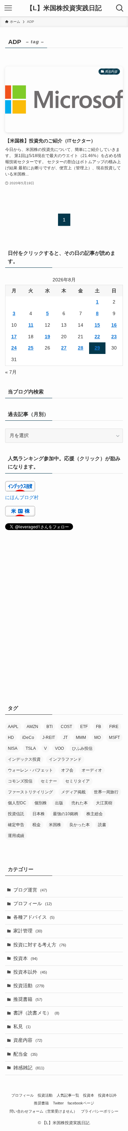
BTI (49, 726)
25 (30, 348)
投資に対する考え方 (39, 944)
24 (14, 348)
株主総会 (94, 813)
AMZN (32, 726)
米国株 (55, 824)
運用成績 (16, 835)
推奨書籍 (27, 999)
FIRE (113, 726)
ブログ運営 (30, 890)
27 (64, 348)
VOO (59, 748)
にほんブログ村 (22, 497)
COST (66, 726)
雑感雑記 (28, 1067)
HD (11, 737)
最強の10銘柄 (65, 813)
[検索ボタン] (120, 8)
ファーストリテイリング (30, 792)
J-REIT (48, 737)
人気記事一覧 (68, 1095)
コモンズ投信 (20, 781)
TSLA (31, 748)
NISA (12, 748)
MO (97, 737)
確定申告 (16, 824)
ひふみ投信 (82, 748)
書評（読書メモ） (36, 1013)
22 (97, 336)
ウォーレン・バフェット (30, 770)
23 (114, 336)
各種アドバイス (34, 917)
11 (30, 325)
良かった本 (79, 824)
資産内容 (27, 1040)
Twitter (58, 1103)
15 (97, 325)
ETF (84, 726)
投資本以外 (30, 972)
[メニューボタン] (8, 8)
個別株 (40, 803)
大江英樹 (104, 803)
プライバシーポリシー (99, 1111)
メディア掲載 (73, 792)
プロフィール (32, 903)
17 (14, 336)
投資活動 (28, 985)
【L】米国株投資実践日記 (64, 8)
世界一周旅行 (106, 792)
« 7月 (11, 372)
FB (98, 726)
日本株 (38, 813)
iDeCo (28, 737)
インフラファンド (65, 759)
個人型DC (17, 803)
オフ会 (67, 770)
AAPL (13, 726)
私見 (22, 1026)
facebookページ (81, 1103)
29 (97, 348)
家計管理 (27, 930)
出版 (59, 803)
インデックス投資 (24, 759)
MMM (81, 737)
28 (80, 348)
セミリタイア (77, 781)
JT (65, 737)
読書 (102, 824)
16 (114, 325)
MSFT (114, 737)
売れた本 (79, 803)
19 (47, 336)
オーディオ (92, 770)
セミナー (49, 781)
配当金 (25, 1054)
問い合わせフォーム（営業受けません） (43, 1111)
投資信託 (16, 813)
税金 (36, 824)
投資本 (25, 958)
